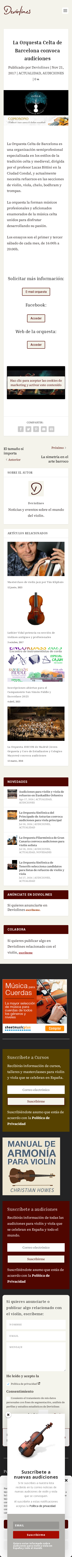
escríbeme (26, 953)
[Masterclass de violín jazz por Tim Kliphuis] (36, 559)
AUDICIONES (53, 73)
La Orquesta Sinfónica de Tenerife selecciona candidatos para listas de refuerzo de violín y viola (41, 868)
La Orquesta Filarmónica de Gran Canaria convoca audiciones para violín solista (41, 841)
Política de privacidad (24, 1383)
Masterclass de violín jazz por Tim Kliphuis (35, 582)
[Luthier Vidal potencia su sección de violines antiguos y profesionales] (36, 609)
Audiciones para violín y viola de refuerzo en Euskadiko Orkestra (41, 793)
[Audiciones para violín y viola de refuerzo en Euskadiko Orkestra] (12, 794)
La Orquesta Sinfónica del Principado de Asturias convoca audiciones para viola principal (41, 816)
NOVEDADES (43, 852)
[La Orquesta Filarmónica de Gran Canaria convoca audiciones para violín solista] (12, 840)
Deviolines (40, 67)
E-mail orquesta (36, 292)
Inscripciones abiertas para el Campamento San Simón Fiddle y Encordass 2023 (29, 692)
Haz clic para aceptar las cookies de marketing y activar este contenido (36, 382)
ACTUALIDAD (29, 73)
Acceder (36, 318)
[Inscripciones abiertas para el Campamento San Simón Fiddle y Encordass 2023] (36, 664)
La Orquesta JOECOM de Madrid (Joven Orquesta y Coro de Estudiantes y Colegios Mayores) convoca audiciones (34, 751)
